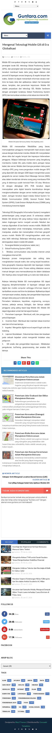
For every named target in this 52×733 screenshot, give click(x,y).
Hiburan (35, 685)
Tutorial (21, 711)
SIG (28, 57)
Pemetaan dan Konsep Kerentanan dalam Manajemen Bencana (31, 453)
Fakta (42, 680)
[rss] (29, 2)
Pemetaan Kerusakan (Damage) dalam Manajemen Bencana (29, 415)
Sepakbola (6, 707)
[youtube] (36, 2)
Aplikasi (17, 680)
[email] (32, 2)
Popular (26, 542)
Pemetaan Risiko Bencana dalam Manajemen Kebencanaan (30, 434)
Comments (43, 542)
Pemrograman (38, 694)
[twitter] (15, 2)
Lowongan (22, 694)
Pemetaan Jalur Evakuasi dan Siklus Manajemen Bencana (31, 396)
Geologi (21, 685)
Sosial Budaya (34, 707)
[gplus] (22, 2)
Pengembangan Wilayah (27, 698)
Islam (34, 689)
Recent (9, 542)
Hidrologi (6, 689)
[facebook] (18, 2)
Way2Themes (20, 722)
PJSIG (24, 57)
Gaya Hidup (6, 685)
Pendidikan (6, 698)
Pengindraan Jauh (9, 702)
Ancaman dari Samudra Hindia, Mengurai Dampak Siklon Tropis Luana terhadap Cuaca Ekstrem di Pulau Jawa (31, 592)
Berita (30, 680)
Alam (4, 680)
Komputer (6, 694)
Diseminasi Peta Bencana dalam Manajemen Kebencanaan (30, 378)
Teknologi (6, 711)
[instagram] (25, 2)
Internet (20, 689)
